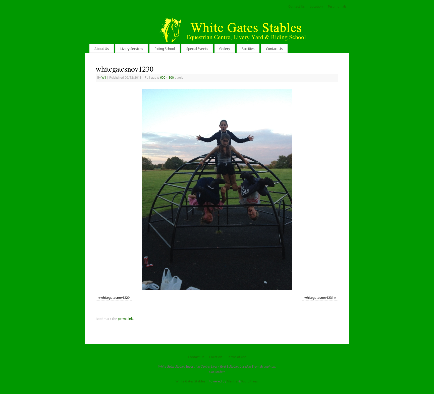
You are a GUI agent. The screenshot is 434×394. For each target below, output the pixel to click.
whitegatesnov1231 (319, 298)
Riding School (164, 48)
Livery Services (131, 48)
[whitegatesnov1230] (217, 189)
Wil (103, 77)
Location (316, 6)
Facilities (248, 48)
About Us (101, 48)
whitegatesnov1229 (115, 298)
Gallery (224, 48)
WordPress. (249, 381)
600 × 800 (167, 77)
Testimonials (337, 6)
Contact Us (296, 6)
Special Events (197, 48)
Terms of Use (236, 357)
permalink (125, 319)
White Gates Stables (190, 381)
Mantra (232, 381)
